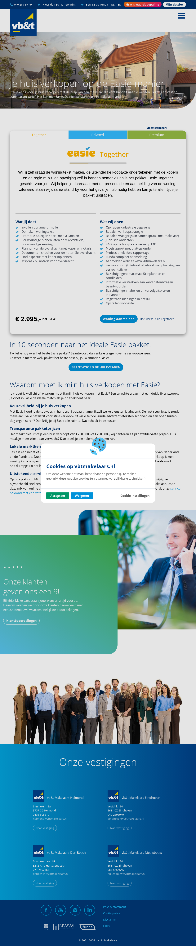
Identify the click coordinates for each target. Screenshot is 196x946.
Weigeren (82, 495)
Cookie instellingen (135, 495)
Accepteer (57, 495)
